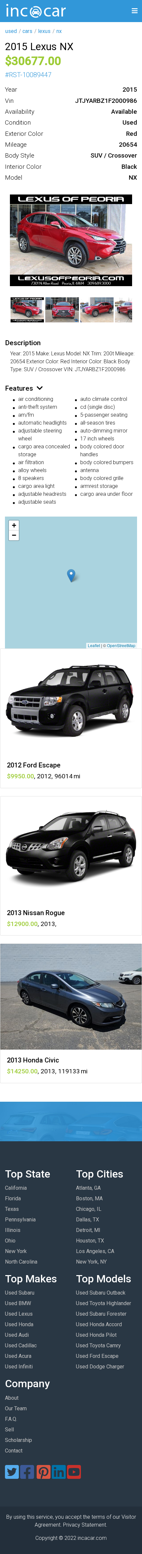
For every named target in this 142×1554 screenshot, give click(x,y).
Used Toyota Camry (98, 1345)
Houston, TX (90, 1241)
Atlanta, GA (88, 1188)
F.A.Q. (11, 1419)
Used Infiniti (19, 1366)
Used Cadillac (21, 1345)
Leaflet (94, 645)
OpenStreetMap (121, 645)
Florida (13, 1198)
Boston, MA (89, 1198)
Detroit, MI (88, 1230)
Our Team (16, 1408)
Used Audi (17, 1335)
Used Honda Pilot (96, 1335)
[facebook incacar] (27, 1476)
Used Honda (19, 1324)
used (11, 31)
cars (27, 31)
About (11, 1398)
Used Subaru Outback (100, 1293)
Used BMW (18, 1303)
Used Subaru (19, 1293)
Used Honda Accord (99, 1324)
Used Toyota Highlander (103, 1303)
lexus (44, 31)
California (16, 1188)
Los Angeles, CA (95, 1251)
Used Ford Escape (97, 1356)
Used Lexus (19, 1314)
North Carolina (21, 1262)
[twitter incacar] (12, 1476)
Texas (12, 1209)
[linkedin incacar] (59, 1476)
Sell (9, 1429)
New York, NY (91, 1262)
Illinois (12, 1230)
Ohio (10, 1241)
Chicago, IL (88, 1209)
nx (59, 31)
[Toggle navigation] (134, 11)
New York (16, 1251)
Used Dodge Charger (100, 1366)
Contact (13, 1451)
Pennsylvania (20, 1219)
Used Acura (18, 1356)
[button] (71, 576)
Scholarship (18, 1440)
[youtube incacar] (74, 1476)
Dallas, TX (87, 1219)
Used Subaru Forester (101, 1314)
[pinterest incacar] (44, 1476)
